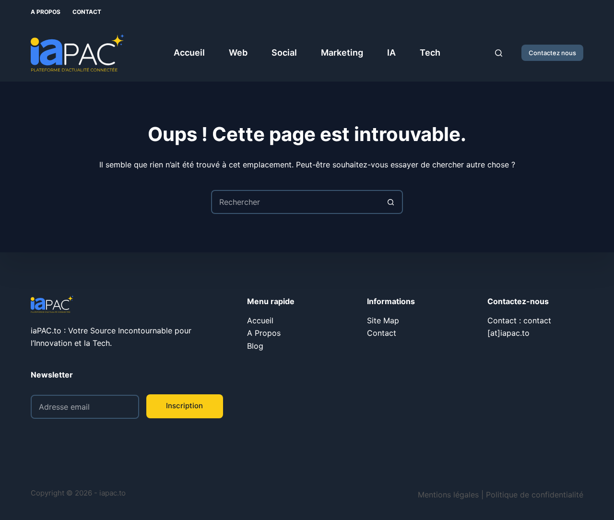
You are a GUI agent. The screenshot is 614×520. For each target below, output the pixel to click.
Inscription (184, 405)
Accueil (189, 52)
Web (238, 52)
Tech (430, 52)
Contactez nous (552, 53)
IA (391, 52)
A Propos (45, 11)
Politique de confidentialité (534, 494)
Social (284, 52)
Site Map (383, 320)
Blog (255, 346)
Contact (86, 11)
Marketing (342, 52)
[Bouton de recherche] (391, 202)
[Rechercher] (498, 53)
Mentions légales (448, 494)
